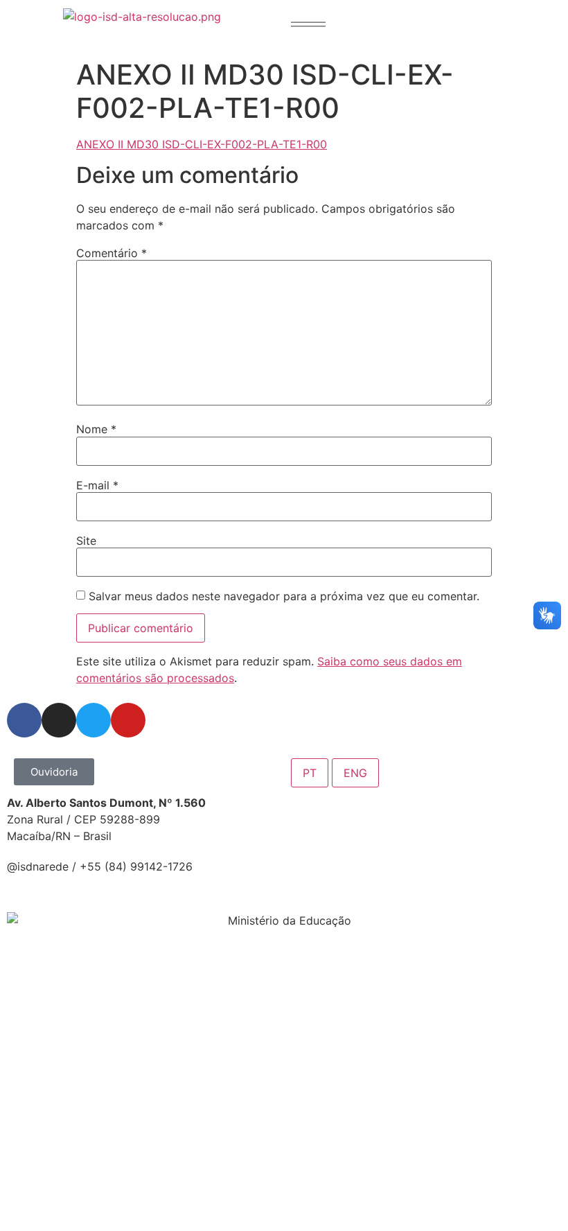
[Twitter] (93, 720)
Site (86, 540)
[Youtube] (128, 720)
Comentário (111, 253)
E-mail (97, 485)
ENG (355, 773)
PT (310, 773)
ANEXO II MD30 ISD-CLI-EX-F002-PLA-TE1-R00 (201, 144)
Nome (96, 429)
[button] (308, 24)
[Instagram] (59, 720)
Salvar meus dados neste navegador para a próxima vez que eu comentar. (284, 596)
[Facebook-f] (24, 720)
